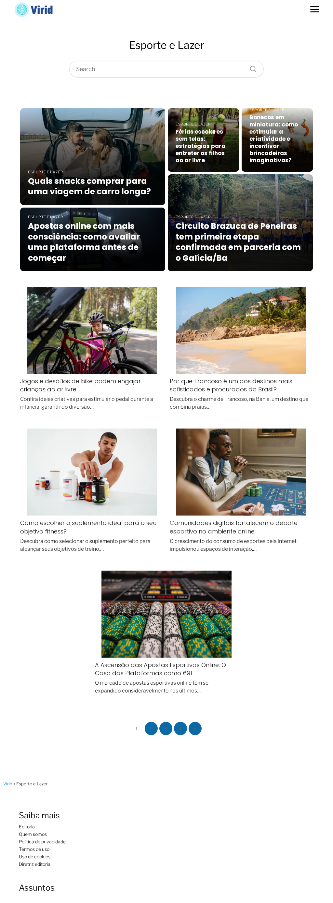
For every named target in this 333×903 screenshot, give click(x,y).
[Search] (250, 67)
